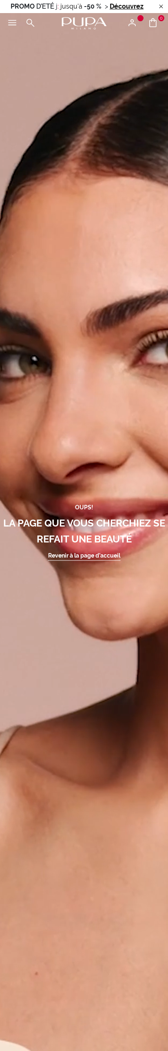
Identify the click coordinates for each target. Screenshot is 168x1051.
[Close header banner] (161, 6)
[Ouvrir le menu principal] (12, 23)
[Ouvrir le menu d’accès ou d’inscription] (135, 23)
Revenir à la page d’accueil (84, 555)
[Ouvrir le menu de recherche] (30, 23)
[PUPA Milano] (84, 23)
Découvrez (127, 6)
